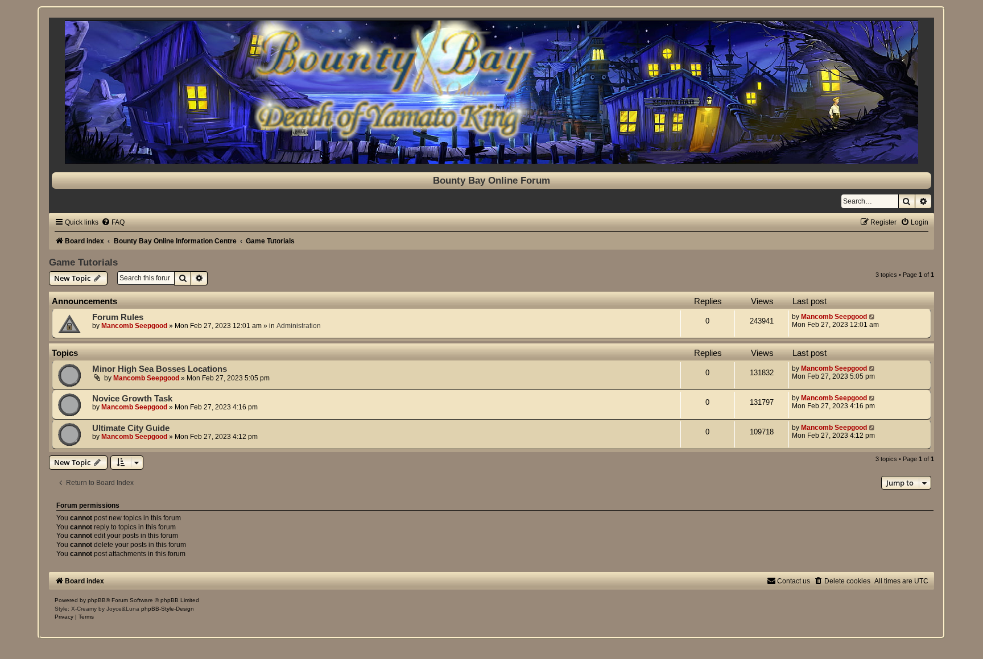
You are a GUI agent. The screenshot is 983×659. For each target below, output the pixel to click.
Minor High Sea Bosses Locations (159, 369)
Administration (298, 326)
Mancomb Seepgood (134, 326)
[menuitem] (113, 222)
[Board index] (491, 92)
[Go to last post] (872, 317)
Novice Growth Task (132, 398)
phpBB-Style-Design (167, 609)
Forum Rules (117, 317)
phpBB (97, 600)
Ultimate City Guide (131, 428)
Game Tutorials (83, 262)
